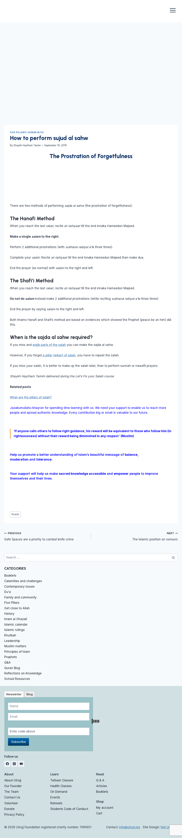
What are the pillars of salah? (31, 397)
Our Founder (13, 786)
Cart (99, 813)
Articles (101, 786)
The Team (11, 791)
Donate (18, 497)
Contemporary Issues (19, 586)
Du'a (7, 592)
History (9, 613)
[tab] (14, 694)
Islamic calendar (16, 624)
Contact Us (12, 797)
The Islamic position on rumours (155, 536)
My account (104, 807)
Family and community (20, 597)
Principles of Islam (17, 651)
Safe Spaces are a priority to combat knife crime (39, 536)
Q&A (7, 662)
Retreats (56, 803)
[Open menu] (173, 10)
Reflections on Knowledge (23, 673)
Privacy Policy (14, 814)
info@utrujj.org (129, 827)
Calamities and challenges (23, 581)
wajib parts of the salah (49, 345)
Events (55, 797)
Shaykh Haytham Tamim (27, 145)
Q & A (100, 780)
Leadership (12, 641)
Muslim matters (15, 646)
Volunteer (11, 803)
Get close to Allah (17, 608)
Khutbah (10, 635)
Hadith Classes (61, 786)
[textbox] (91, 424)
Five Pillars (18, 132)
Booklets (10, 575)
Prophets (10, 657)
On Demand (58, 791)
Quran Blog (36, 132)
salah (15, 514)
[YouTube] (21, 764)
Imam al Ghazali (15, 619)
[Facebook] (7, 764)
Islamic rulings (14, 630)
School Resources (17, 679)
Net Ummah (169, 827)
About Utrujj (12, 780)
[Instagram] (14, 764)
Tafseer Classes (61, 780)
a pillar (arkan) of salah (59, 355)
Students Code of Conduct (69, 809)
